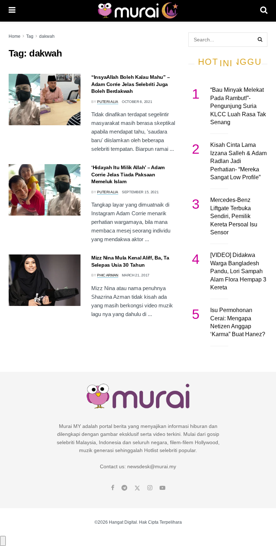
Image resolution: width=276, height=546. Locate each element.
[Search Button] (263, 11)
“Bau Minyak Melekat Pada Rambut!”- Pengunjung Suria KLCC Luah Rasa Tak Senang (238, 106)
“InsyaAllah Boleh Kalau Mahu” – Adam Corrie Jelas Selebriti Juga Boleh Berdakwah (130, 84)
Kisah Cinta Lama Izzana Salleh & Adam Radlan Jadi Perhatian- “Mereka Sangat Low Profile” (238, 161)
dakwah (47, 36)
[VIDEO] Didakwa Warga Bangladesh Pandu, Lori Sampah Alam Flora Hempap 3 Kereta (238, 271)
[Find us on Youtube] (162, 488)
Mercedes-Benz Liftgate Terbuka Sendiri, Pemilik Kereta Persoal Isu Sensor (233, 216)
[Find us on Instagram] (149, 488)
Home (14, 36)
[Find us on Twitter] (137, 488)
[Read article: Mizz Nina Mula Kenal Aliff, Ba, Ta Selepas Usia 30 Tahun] (44, 280)
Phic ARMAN (107, 275)
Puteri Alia (107, 102)
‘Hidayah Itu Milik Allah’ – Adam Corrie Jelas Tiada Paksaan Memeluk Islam (128, 174)
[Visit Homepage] (138, 11)
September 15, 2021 (140, 192)
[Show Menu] (12, 11)
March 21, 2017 (136, 275)
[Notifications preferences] (3, 541)
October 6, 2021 (137, 102)
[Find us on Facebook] (112, 488)
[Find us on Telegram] (124, 488)
